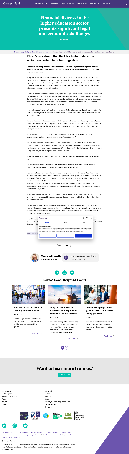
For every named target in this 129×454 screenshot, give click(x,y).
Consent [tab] (47, 222)
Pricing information (38, 432)
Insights (47, 52)
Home (16, 52)
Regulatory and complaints (52, 435)
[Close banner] (91, 218)
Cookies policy (7, 437)
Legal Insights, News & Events (31, 52)
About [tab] (84, 222)
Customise (65, 235)
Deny (48, 235)
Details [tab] (65, 222)
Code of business (53, 432)
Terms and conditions (21, 432)
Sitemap (17, 437)
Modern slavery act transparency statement (25, 435)
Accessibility (68, 435)
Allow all (83, 235)
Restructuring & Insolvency (36, 233)
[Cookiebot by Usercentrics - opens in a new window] (84, 218)
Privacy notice (7, 432)
